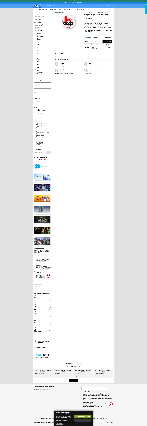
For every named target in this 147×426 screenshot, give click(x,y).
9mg (35, 313)
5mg (35, 306)
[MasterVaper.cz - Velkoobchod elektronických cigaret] (42, 355)
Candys (38, 44)
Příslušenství (37, 27)
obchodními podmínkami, (98, 391)
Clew (38, 45)
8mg (35, 311)
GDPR (37, 133)
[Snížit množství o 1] (95, 41)
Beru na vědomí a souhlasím (83, 416)
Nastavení (59, 423)
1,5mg (35, 297)
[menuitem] (47, 6)
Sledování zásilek (39, 141)
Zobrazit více (73, 380)
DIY (36, 28)
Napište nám (38, 124)
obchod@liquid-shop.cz (40, 110)
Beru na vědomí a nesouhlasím (83, 420)
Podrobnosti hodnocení (100, 12)
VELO (38, 70)
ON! (37, 66)
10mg (35, 315)
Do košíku (108, 41)
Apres (38, 38)
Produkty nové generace (40, 31)
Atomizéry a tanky (39, 24)
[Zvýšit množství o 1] (101, 41)
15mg (35, 322)
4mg (35, 304)
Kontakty (105, 418)
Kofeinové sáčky (40, 72)
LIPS (37, 58)
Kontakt (37, 121)
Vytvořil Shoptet (110, 422)
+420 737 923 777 (39, 112)
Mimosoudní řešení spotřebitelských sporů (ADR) (43, 130)
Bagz (38, 42)
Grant (38, 50)
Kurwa (38, 56)
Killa (37, 55)
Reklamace (38, 126)
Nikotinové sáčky (40, 36)
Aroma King (39, 39)
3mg (35, 302)
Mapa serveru (39, 139)
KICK (38, 53)
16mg (35, 324)
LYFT (38, 59)
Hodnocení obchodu (40, 135)
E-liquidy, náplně (38, 21)
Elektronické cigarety (39, 16)
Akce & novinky (38, 14)
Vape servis (38, 122)
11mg (35, 318)
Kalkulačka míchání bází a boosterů (43, 132)
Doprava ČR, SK (39, 123)
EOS (37, 47)
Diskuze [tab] (61, 53)
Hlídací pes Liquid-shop (40, 136)
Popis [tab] (56, 53)
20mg (35, 329)
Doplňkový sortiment (39, 30)
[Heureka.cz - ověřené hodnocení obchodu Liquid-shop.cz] (42, 167)
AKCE (37, 134)
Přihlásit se (37, 98)
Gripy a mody (38, 19)
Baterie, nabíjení (38, 25)
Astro (38, 41)
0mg (35, 295)
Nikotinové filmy (40, 35)
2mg (35, 299)
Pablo (38, 67)
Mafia (38, 61)
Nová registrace (37, 101)
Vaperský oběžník (39, 143)
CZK (98, 5)
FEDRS (38, 49)
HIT (37, 52)
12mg (35, 320)
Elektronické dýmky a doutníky (41, 17)
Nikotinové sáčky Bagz (95, 44)
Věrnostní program (40, 119)
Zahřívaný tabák (40, 33)
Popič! (38, 69)
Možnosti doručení (101, 34)
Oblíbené (38, 144)
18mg (35, 327)
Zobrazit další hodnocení (108, 76)
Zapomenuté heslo (37, 102)
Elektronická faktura (40, 142)
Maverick (38, 62)
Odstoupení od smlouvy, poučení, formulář (43, 128)
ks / (42, 80)
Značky (36, 73)
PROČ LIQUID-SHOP (45, 418)
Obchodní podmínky (40, 125)
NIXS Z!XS (38, 64)
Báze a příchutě (38, 22)
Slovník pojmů (39, 140)
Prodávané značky (39, 137)
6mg (35, 308)
